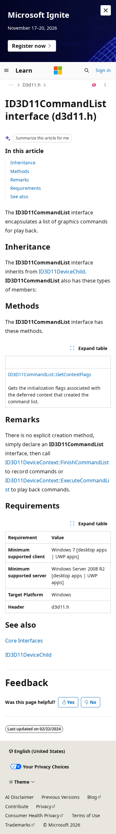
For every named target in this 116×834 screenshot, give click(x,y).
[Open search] (86, 70)
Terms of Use (86, 815)
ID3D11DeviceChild (62, 271)
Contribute (16, 806)
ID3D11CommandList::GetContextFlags (49, 374)
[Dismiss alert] (106, 10)
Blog (92, 797)
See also (19, 196)
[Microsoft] (58, 70)
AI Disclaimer (19, 797)
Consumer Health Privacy (32, 815)
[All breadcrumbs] (10, 85)
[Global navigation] (6, 70)
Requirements (25, 188)
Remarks (19, 180)
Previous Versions (61, 797)
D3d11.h (32, 85)
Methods (19, 171)
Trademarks (18, 825)
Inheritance (22, 163)
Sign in (103, 70)
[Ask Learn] (94, 85)
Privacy (43, 806)
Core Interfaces (24, 640)
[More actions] (105, 85)
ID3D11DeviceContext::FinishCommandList (57, 462)
